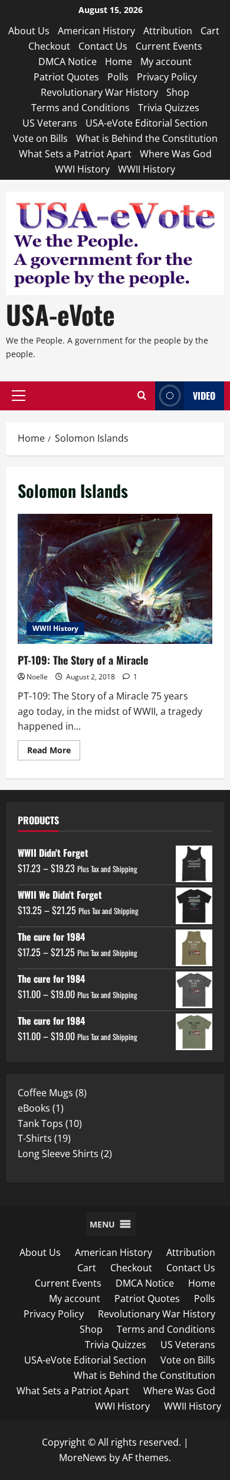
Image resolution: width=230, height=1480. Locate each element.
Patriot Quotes (66, 76)
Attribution (167, 30)
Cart (210, 30)
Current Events (169, 46)
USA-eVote (60, 314)
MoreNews (83, 1457)
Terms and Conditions (80, 107)
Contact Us (102, 46)
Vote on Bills (40, 138)
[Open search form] (141, 395)
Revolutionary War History (99, 92)
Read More (53, 752)
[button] (18, 395)
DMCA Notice (67, 61)
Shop (177, 92)
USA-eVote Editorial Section (147, 122)
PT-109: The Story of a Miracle (115, 579)
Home (118, 61)
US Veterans (49, 122)
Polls (118, 76)
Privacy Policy (167, 76)
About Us (29, 30)
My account (166, 61)
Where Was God (176, 153)
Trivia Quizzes (168, 107)
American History (96, 30)
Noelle (37, 677)
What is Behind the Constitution (147, 138)
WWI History (82, 169)
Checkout (49, 46)
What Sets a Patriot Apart (75, 153)
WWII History (146, 169)
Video (204, 395)
